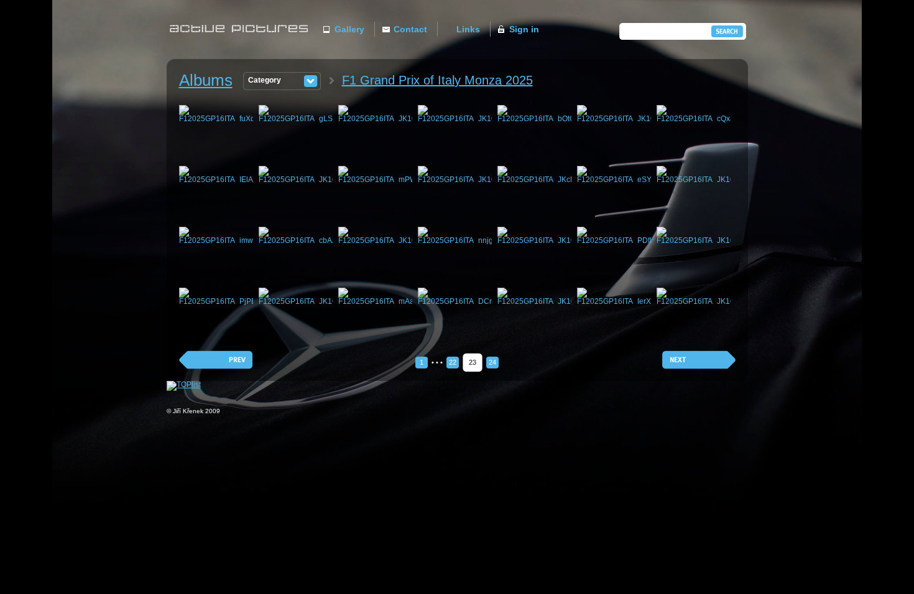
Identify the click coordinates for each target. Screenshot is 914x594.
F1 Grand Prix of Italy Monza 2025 (437, 80)
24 (492, 362)
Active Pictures (242, 41)
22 (452, 362)
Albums (206, 80)
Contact (410, 29)
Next (699, 360)
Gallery (349, 29)
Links (468, 29)
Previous (215, 360)
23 (472, 362)
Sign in (524, 29)
